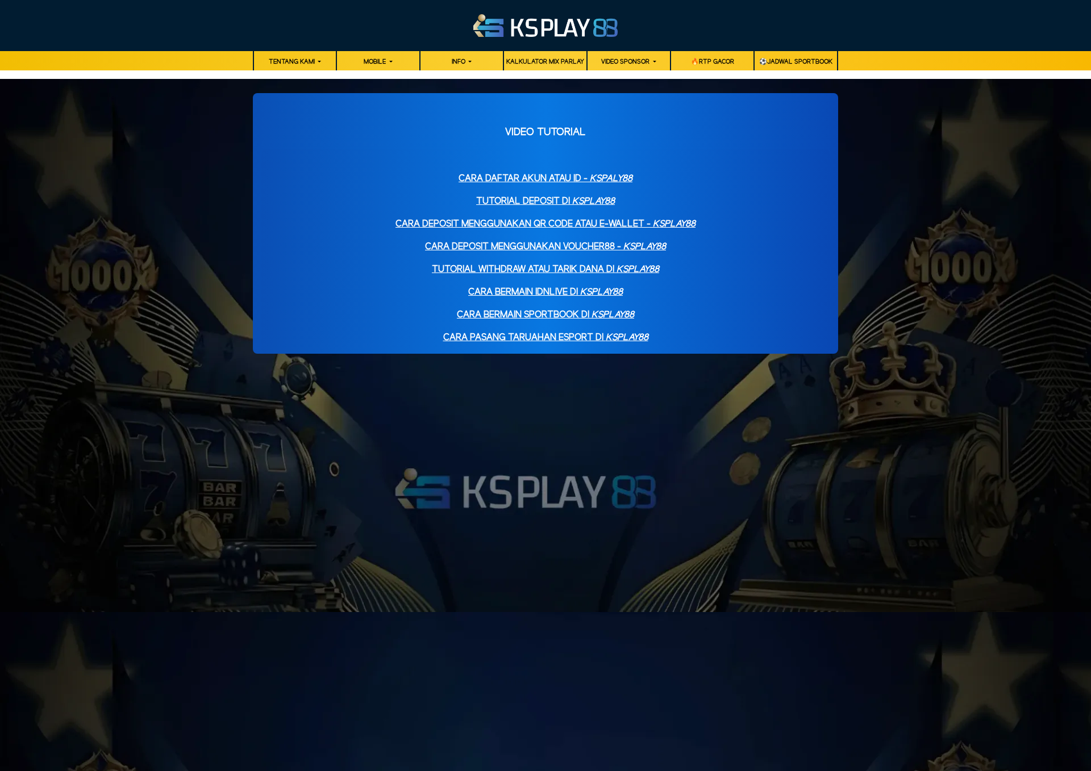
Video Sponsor (626, 62)
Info (459, 62)
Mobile (376, 62)
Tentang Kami (293, 62)
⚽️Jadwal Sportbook (795, 62)
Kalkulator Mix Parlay (545, 62)
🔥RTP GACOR (712, 62)
